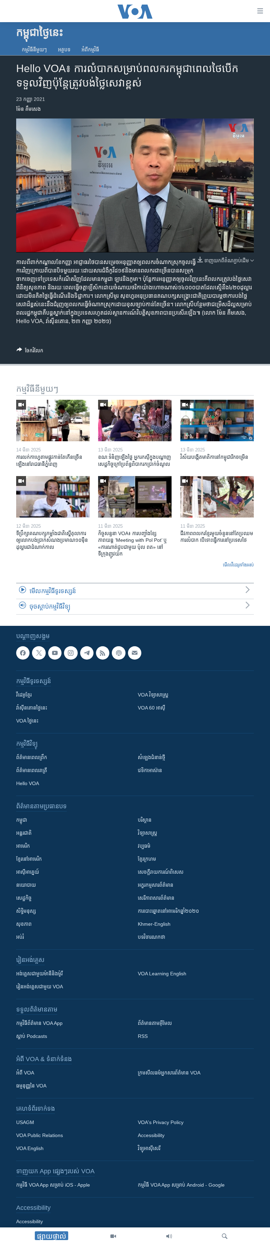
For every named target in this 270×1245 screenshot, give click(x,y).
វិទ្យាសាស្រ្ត (147, 833)
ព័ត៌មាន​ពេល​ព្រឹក (31, 757)
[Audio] (169, 1236)
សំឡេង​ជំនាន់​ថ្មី (151, 757)
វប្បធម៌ (144, 846)
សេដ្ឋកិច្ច (24, 898)
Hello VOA (27, 783)
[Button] (30, 351)
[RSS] (102, 653)
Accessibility (151, 1135)
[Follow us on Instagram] (70, 653)
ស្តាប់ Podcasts (31, 1036)
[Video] (113, 1236)
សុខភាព (24, 924)
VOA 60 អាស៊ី (151, 708)
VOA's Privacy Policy (161, 1122)
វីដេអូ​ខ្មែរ (24, 695)
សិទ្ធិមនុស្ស (26, 911)
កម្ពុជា (21, 820)
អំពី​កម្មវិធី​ (90, 49)
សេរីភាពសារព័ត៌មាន (156, 898)
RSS (143, 1036)
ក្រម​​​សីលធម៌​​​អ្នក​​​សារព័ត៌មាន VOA (169, 1073)
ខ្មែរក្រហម (147, 859)
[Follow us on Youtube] (55, 653)
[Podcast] (118, 653)
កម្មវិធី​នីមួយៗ (34, 49)
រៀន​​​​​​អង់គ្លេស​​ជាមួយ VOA (39, 986)
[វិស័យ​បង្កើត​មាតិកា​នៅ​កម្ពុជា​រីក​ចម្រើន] (217, 420)
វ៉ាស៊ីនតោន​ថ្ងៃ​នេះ (31, 708)
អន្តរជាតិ (24, 833)
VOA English (30, 1148)
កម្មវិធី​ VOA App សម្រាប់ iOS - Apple (53, 1185)
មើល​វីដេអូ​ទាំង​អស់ (238, 564)
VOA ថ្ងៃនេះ (27, 721)
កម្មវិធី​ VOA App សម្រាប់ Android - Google (181, 1185)
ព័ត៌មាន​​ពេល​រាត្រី (31, 770)
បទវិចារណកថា (151, 937)
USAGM (25, 1122)
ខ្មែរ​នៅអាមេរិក (29, 859)
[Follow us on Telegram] (87, 653)
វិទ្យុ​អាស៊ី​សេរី (149, 1148)
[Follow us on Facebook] (23, 653)
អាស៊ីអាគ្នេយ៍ (27, 872)
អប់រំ (20, 937)
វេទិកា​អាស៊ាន (150, 770)
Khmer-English (154, 924)
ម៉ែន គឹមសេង (28, 109)
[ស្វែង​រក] (224, 1236)
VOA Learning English (162, 973)
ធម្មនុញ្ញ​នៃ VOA (31, 1086)
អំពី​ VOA (25, 1073)
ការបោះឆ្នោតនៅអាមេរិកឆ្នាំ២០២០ (168, 911)
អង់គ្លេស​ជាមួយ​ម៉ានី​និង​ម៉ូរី (39, 973)
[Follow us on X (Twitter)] (38, 653)
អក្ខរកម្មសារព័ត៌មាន (155, 885)
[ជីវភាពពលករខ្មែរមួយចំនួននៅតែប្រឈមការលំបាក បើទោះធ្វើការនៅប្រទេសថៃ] (217, 497)
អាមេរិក (23, 846)
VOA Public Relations (39, 1135)
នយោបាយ (26, 885)
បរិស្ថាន (145, 820)
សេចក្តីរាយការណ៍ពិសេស (161, 872)
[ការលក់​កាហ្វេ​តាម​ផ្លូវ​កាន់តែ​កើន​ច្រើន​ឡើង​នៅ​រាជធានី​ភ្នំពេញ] (53, 420)
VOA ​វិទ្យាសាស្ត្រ (153, 695)
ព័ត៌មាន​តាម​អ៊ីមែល (155, 1023)
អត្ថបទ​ (64, 49)
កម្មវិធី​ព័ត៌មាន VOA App (39, 1023)
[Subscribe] (134, 653)
